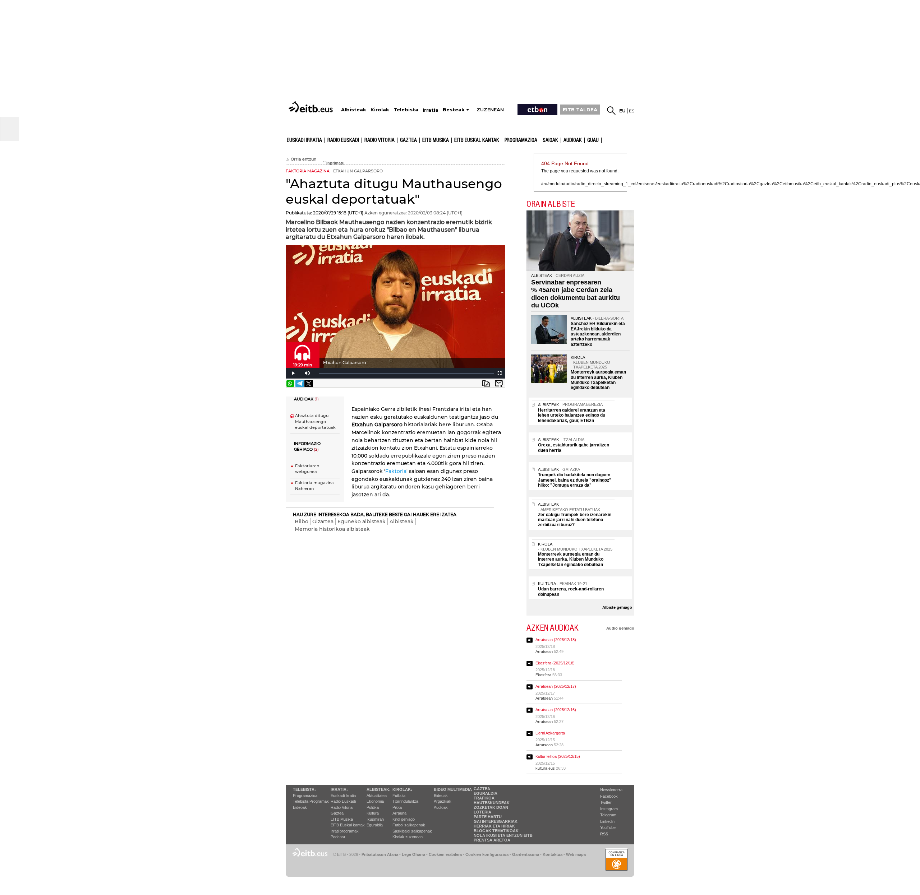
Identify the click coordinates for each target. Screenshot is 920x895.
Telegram (608, 815)
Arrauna (399, 813)
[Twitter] (308, 383)
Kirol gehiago (403, 819)
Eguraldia (375, 825)
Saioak (550, 140)
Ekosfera (543, 675)
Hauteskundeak (492, 803)
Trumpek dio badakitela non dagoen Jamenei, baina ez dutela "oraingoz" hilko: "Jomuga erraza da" (574, 480)
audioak (573, 140)
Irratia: (339, 789)
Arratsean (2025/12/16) (555, 710)
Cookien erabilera (445, 854)
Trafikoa (484, 798)
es (631, 110)
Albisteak (402, 521)
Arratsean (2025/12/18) (555, 639)
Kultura (373, 813)
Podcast (338, 837)
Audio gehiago (620, 628)
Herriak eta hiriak (494, 826)
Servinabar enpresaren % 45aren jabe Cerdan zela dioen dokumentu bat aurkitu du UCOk (575, 294)
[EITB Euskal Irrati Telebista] (311, 107)
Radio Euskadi (343, 140)
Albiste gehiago (617, 607)
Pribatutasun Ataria (380, 854)
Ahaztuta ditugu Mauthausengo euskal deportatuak (315, 421)
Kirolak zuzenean (407, 837)
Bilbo (301, 521)
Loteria (482, 812)
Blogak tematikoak (496, 831)
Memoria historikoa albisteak (332, 529)
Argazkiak (442, 801)
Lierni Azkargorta (550, 733)
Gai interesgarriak (496, 821)
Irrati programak (345, 831)
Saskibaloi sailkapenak (412, 831)
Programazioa (521, 140)
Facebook (609, 796)
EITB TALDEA (580, 109)
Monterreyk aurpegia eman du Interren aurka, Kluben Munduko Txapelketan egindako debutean (598, 380)
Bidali (499, 383)
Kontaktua (552, 854)
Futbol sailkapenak (408, 825)
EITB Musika (435, 140)
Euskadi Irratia (304, 140)
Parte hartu (488, 817)
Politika (373, 807)
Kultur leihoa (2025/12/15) (557, 756)
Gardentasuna (525, 854)
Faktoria (395, 471)
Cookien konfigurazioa (487, 854)
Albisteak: (379, 789)
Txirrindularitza (405, 801)
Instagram (609, 809)
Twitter (606, 802)
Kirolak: (402, 789)
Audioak (441, 807)
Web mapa (576, 854)
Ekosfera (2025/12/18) (555, 663)
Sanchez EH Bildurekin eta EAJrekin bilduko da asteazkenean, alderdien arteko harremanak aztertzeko (598, 334)
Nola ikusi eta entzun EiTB (503, 835)
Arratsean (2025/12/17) (555, 686)
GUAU (593, 140)
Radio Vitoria (379, 140)
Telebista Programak (311, 801)
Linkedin (607, 821)
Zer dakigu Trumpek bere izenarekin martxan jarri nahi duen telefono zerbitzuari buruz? (574, 520)
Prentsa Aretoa (492, 840)
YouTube (608, 827)
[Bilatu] (611, 110)
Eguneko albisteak (361, 521)
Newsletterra (611, 790)
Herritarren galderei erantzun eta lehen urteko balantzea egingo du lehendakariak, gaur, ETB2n (571, 415)
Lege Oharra (413, 854)
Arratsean (544, 651)
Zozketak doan (491, 807)
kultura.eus (545, 768)
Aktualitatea (377, 795)
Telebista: (304, 789)
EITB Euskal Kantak (476, 140)
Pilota (397, 807)
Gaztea (408, 140)
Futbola (398, 795)
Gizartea (323, 521)
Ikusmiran (375, 819)
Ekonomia (375, 801)
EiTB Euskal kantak (348, 825)
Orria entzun (303, 159)
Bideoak (300, 807)
